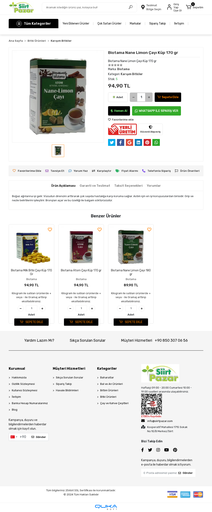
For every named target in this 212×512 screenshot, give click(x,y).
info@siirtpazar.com (160, 421)
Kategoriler (107, 369)
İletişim (179, 23)
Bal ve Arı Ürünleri (111, 383)
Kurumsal (17, 369)
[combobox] (13, 437)
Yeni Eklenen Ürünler (76, 23)
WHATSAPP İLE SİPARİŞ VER (158, 111)
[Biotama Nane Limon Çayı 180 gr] (130, 247)
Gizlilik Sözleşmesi (23, 383)
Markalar (135, 23)
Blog (14, 409)
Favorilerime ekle (122, 119)
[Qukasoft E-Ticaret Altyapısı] (106, 507)
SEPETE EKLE (34, 322)
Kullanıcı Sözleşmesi (24, 390)
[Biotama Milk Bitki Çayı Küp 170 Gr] (31, 247)
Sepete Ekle (170, 97)
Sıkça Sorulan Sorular (87, 340)
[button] (194, 7)
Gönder (41, 437)
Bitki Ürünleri (108, 396)
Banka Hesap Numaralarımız (30, 403)
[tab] (63, 185)
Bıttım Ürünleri (109, 390)
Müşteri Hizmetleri (154, 340)
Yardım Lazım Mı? (39, 340)
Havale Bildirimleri (67, 390)
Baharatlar (107, 377)
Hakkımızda (19, 377)
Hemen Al (120, 111)
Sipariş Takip (157, 23)
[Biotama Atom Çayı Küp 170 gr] (81, 247)
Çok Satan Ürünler (110, 23)
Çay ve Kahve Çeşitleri (114, 403)
